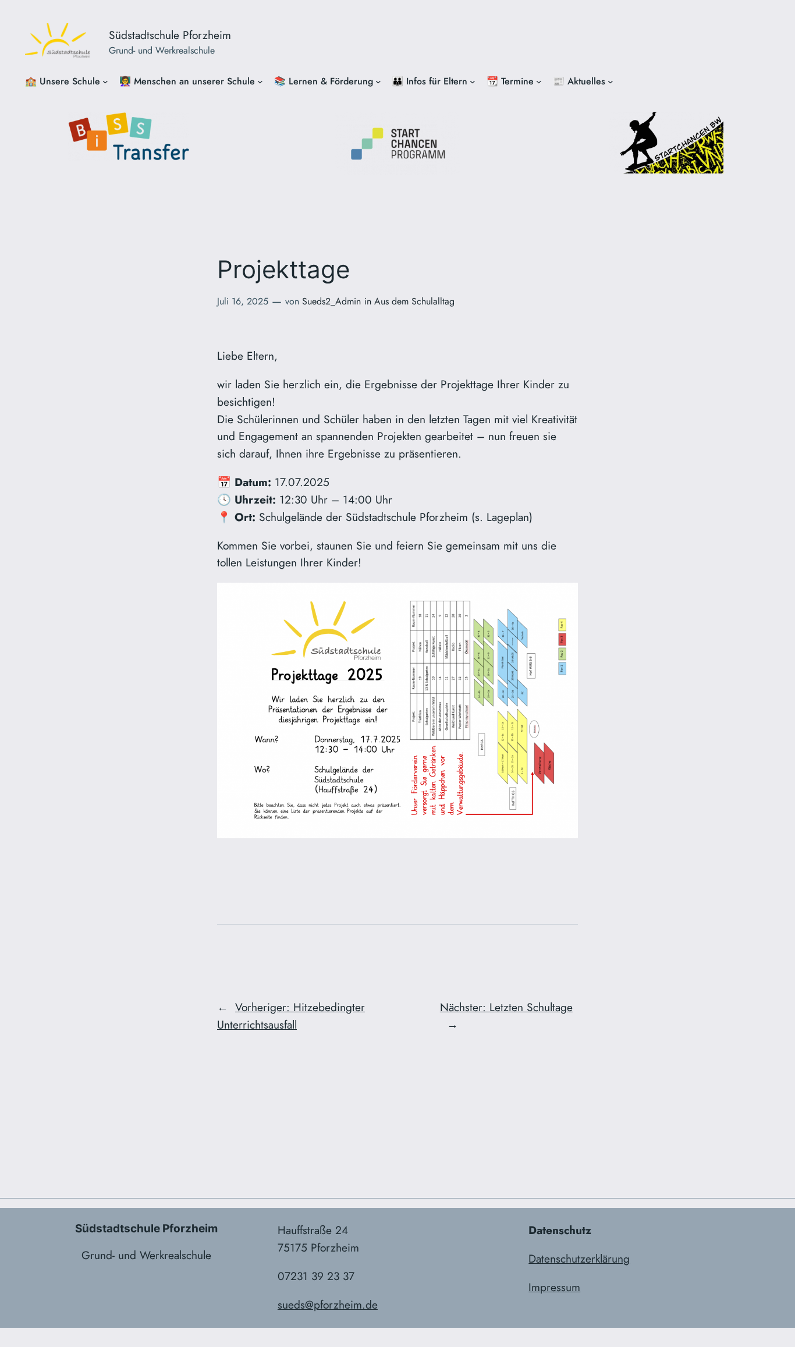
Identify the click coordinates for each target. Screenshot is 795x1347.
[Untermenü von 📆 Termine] (539, 81)
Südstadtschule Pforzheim (170, 35)
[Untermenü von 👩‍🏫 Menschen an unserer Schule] (260, 81)
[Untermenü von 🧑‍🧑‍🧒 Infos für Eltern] (472, 81)
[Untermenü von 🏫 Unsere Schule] (105, 81)
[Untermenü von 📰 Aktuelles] (610, 81)
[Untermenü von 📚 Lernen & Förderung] (378, 81)
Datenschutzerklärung (579, 1258)
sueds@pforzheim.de (328, 1304)
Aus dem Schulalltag (414, 301)
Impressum (554, 1287)
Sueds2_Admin (331, 301)
